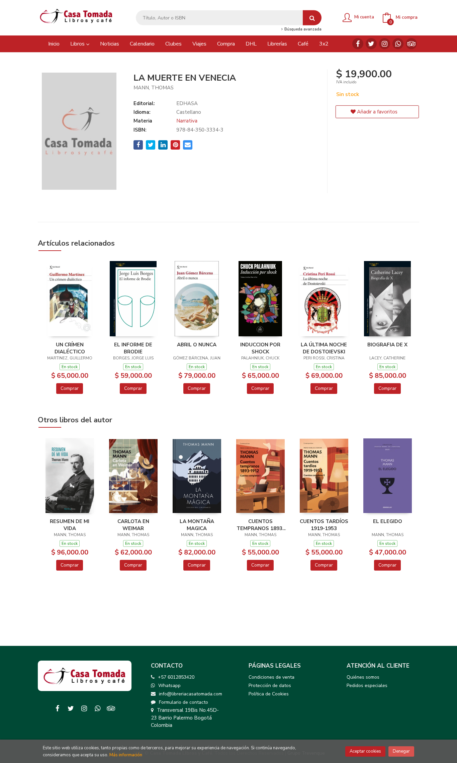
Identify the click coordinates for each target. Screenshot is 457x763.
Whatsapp (169, 685)
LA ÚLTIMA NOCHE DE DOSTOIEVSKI (324, 348)
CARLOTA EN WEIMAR (133, 524)
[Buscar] (312, 17)
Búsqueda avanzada (302, 29)
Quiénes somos (363, 677)
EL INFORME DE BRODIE (133, 348)
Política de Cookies (269, 694)
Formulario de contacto (183, 702)
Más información (125, 755)
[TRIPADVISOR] (411, 43)
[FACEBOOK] (357, 43)
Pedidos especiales (367, 685)
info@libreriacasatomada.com (190, 694)
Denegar (401, 751)
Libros (78, 44)
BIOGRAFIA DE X (387, 344)
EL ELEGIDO (387, 521)
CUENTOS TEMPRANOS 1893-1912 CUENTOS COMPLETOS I (260, 524)
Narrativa (186, 120)
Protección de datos (270, 685)
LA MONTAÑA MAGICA (197, 524)
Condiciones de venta (271, 677)
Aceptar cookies (365, 751)
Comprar (70, 388)
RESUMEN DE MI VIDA (69, 524)
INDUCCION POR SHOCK (260, 348)
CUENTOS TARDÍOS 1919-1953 (324, 524)
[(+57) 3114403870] (397, 43)
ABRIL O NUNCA (196, 344)
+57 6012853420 (176, 677)
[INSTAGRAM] (384, 43)
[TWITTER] (371, 43)
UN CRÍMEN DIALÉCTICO (70, 348)
